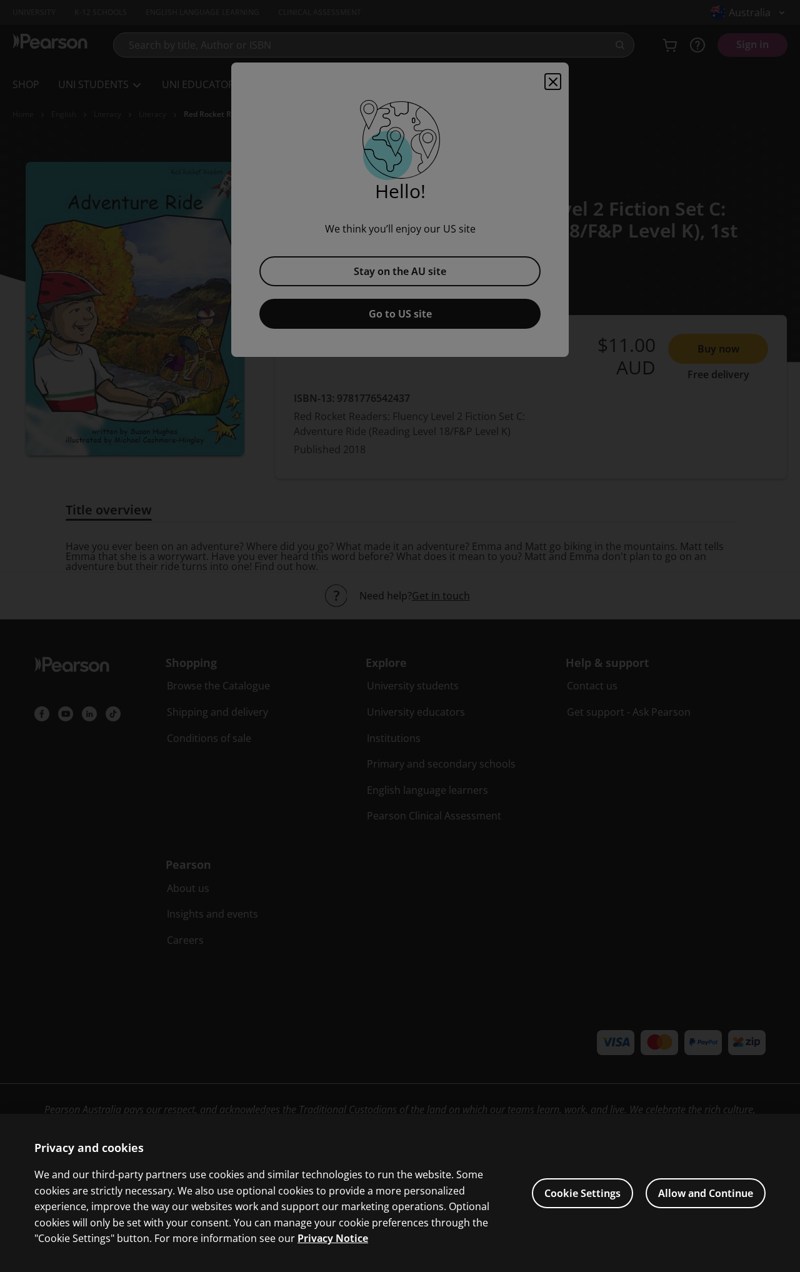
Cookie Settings (582, 1193)
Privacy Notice (333, 1238)
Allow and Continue (705, 1193)
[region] (400, 1193)
